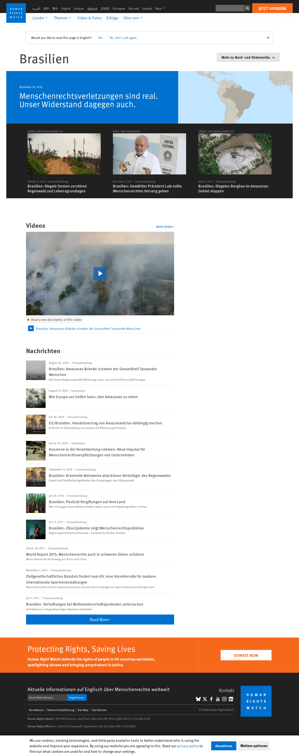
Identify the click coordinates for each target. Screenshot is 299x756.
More (161, 8)
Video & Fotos (89, 18)
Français (79, 8)
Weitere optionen (253, 745)
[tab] (100, 328)
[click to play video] (100, 273)
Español (147, 8)
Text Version (99, 710)
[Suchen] (247, 8)
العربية (36, 8)
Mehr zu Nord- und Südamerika (246, 57)
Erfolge (112, 18)
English (66, 8)
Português (119, 8)
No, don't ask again (123, 37)
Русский (134, 8)
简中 (46, 8)
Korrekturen (36, 710)
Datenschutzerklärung (60, 710)
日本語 (105, 8)
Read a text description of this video (56, 319)
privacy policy (188, 745)
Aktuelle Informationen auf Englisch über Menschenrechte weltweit (98, 689)
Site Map (83, 710)
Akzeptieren (223, 745)
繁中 (55, 8)
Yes (100, 37)
